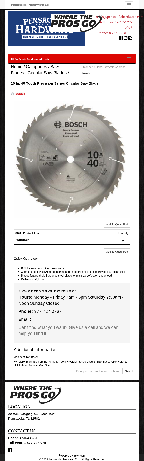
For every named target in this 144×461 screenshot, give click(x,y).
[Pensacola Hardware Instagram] (130, 38)
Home (16, 66)
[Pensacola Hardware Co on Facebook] (10, 450)
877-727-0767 (48, 311)
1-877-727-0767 (36, 443)
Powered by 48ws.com (72, 455)
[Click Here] (117, 361)
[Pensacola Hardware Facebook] (121, 38)
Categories (36, 66)
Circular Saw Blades (47, 72)
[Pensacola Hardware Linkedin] (126, 38)
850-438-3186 (119, 33)
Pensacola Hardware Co (30, 4)
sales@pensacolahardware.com (120, 17)
